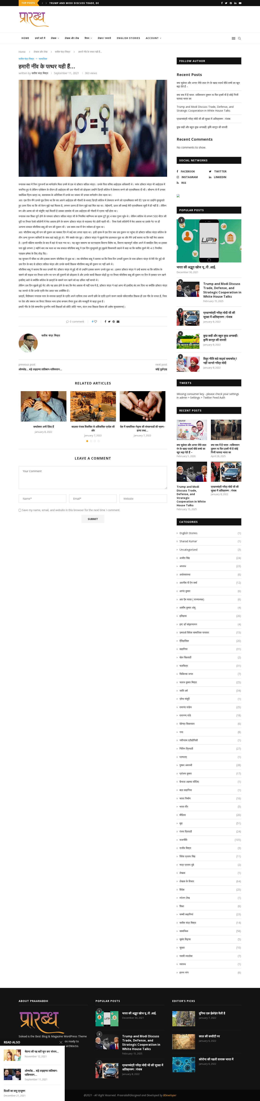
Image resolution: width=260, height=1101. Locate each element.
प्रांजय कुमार (210, 773)
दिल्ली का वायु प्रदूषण (14, 1091)
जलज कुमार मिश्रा (210, 682)
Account (152, 38)
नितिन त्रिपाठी (210, 748)
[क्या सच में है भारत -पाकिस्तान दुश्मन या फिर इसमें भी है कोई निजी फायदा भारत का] (226, 430)
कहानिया (210, 649)
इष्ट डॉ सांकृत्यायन (210, 624)
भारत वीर (210, 806)
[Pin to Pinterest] (113, 321)
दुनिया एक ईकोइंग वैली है (212, 1013)
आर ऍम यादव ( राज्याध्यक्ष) (210, 599)
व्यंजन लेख (210, 898)
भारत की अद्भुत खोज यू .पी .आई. (196, 267)
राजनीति (210, 840)
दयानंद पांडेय (210, 707)
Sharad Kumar (210, 541)
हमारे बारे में (40, 38)
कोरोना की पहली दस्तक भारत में (216, 1059)
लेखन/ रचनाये (104, 38)
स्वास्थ (210, 964)
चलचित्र (210, 665)
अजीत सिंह (210, 558)
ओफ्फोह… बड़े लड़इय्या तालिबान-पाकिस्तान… (41, 1072)
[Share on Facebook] (105, 321)
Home (25, 38)
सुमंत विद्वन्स (210, 939)
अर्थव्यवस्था (210, 574)
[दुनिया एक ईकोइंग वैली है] (183, 1018)
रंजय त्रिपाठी (210, 831)
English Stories (128, 38)
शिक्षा (210, 906)
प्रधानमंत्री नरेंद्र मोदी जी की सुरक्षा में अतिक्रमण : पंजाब (203, 118)
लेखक (54, 38)
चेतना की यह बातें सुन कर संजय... (42, 1051)
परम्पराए (210, 757)
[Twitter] (226, 3)
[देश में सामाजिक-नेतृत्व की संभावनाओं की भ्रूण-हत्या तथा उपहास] (142, 406)
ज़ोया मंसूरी (210, 699)
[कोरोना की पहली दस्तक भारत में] (183, 1064)
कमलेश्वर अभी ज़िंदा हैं (43, 426)
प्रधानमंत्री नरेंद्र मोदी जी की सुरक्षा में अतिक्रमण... (73, 3)
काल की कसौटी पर (209, 1036)
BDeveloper (169, 1095)
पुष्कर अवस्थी (210, 765)
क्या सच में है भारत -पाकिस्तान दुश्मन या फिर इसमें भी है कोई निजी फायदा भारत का (225, 448)
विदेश (210, 889)
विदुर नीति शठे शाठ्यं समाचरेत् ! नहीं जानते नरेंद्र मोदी (220, 361)
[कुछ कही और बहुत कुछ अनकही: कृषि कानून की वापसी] (188, 341)
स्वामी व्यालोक (210, 956)
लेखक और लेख (72, 38)
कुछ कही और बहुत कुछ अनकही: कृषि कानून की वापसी (202, 127)
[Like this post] (98, 321)
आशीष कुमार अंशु (210, 607)
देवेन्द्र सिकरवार (210, 723)
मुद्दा (210, 823)
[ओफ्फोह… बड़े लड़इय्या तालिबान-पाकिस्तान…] (12, 1074)
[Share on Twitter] (109, 321)
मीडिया (210, 815)
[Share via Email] (118, 321)
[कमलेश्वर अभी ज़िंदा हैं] (43, 406)
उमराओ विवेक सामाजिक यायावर (210, 632)
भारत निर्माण (210, 798)
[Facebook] (222, 3)
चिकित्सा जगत (210, 674)
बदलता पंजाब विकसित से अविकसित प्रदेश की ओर (93, 428)
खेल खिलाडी (210, 657)
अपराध (210, 566)
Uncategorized (210, 549)
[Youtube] (240, 3)
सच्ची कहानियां (210, 914)
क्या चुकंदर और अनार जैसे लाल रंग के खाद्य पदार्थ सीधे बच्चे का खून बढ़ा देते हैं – (191, 448)
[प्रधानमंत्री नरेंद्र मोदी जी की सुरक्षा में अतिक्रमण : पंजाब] (188, 318)
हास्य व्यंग (210, 972)
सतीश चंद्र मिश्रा (62, 51)
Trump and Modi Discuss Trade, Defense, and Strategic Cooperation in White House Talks (205, 108)
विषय (87, 38)
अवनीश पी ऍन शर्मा (210, 582)
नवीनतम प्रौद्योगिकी (210, 740)
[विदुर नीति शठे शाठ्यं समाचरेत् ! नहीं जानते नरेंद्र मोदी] (188, 364)
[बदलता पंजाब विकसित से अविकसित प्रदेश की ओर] (93, 406)
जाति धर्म (210, 690)
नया (210, 732)
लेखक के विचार (210, 881)
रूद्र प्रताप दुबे (210, 864)
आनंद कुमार (210, 591)
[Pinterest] (231, 3)
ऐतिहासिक (210, 641)
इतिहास (210, 616)
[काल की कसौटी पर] (183, 1041)
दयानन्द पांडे (210, 715)
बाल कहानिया (210, 790)
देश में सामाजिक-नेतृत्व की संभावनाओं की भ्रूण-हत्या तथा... (142, 428)
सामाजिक (43, 58)
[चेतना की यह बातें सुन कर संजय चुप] (12, 1055)
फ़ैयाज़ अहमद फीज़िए (210, 781)
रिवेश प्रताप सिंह (210, 856)
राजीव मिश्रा (210, 848)
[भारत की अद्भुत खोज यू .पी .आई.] (209, 240)
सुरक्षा (210, 947)
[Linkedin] (235, 3)
